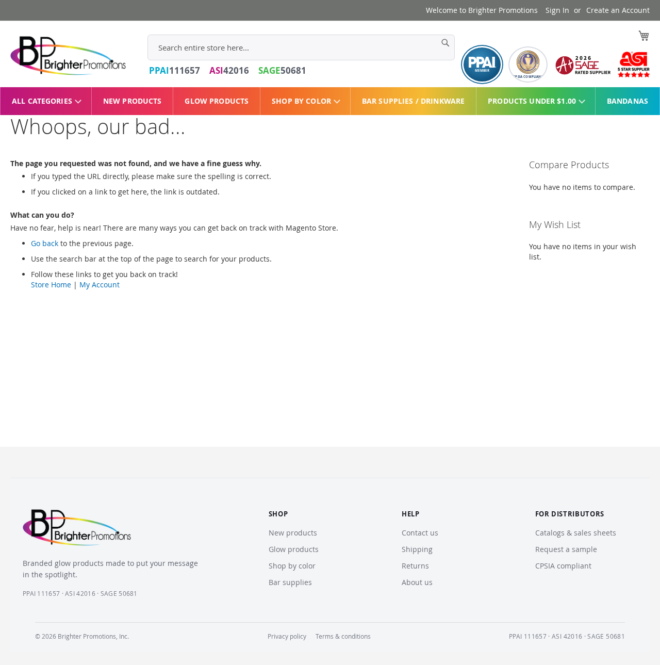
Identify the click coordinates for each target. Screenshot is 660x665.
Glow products (294, 549)
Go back (44, 243)
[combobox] (301, 47)
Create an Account (618, 10)
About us (417, 582)
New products (293, 533)
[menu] (330, 101)
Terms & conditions (343, 636)
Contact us (420, 533)
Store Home (51, 284)
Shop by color (292, 566)
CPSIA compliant (563, 566)
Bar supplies (290, 582)
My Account (99, 284)
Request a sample (566, 549)
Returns (415, 566)
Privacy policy (287, 636)
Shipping (417, 549)
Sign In (557, 10)
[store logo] (68, 55)
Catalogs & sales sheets (575, 533)
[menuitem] (46, 101)
